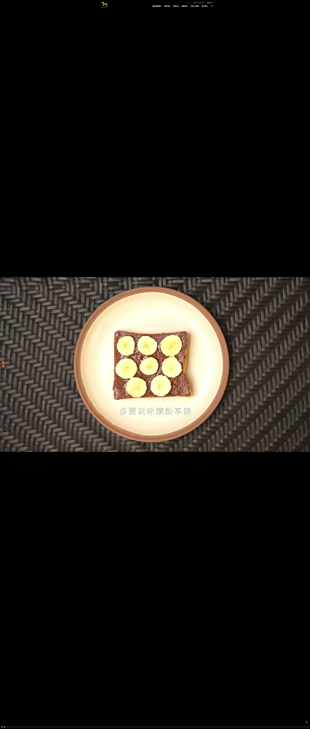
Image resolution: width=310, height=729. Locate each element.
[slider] (153, 727)
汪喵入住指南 (194, 6)
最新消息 (167, 6)
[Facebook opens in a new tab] (3, 362)
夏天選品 (205, 6)
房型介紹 (176, 6)
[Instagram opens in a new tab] (3, 366)
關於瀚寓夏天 (157, 6)
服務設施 (184, 6)
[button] (210, 3)
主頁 (188, 2)
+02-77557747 (200, 3)
